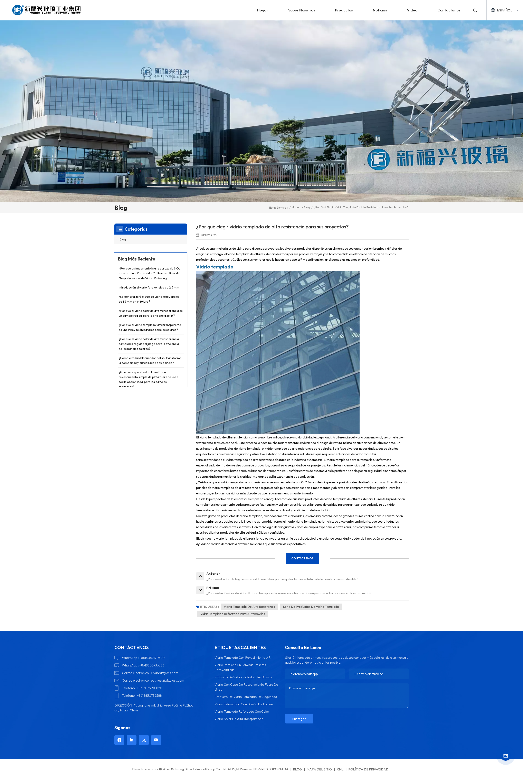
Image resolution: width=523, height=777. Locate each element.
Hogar (262, 10)
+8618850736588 (151, 665)
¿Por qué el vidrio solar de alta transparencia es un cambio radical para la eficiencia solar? (151, 313)
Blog (307, 207)
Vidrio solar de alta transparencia (239, 719)
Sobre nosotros (301, 10)
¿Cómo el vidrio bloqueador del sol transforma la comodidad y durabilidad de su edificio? (150, 360)
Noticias (380, 10)
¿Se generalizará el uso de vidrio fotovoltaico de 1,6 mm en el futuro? (149, 299)
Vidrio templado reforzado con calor (242, 711)
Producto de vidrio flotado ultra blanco (243, 677)
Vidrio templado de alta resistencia (249, 607)
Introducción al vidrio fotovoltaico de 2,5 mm (149, 287)
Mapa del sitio (319, 769)
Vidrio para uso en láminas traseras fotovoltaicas (240, 667)
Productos (344, 10)
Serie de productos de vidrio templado (311, 607)
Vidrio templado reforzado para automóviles (232, 614)
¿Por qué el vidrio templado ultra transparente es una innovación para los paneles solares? (150, 327)
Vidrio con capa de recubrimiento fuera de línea (246, 686)
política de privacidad (368, 769)
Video (412, 10)
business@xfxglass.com (167, 680)
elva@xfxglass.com (164, 673)
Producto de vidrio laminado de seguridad (246, 697)
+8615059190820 (152, 658)
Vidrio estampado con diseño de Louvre (244, 704)
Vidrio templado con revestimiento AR (242, 657)
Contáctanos (448, 10)
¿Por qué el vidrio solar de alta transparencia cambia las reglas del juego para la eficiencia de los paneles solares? (149, 344)
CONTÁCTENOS (302, 558)
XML (340, 769)
